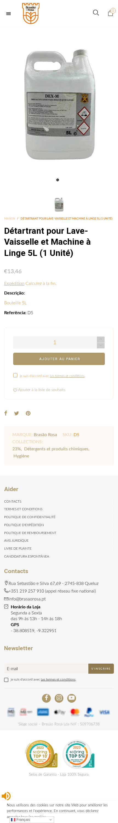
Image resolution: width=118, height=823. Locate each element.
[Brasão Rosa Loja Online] (31, 13)
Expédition (14, 283)
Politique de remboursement (30, 533)
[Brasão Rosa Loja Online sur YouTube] (71, 698)
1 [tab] (57, 180)
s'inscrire (101, 668)
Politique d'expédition (24, 525)
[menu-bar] (10, 13)
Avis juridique (16, 540)
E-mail (12, 669)
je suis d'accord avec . (52, 376)
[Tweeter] (16, 414)
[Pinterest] (28, 414)
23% (16, 449)
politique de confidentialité (29, 517)
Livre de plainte (18, 548)
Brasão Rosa (45, 435)
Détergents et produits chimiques (56, 449)
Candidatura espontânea (26, 556)
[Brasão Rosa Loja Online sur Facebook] (46, 698)
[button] (101, 346)
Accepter (95, 816)
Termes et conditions (23, 509)
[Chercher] (96, 13)
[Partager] (5, 414)
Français (22, 820)
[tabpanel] (59, 105)
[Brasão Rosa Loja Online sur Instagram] (59, 698)
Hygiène (21, 456)
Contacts (12, 501)
